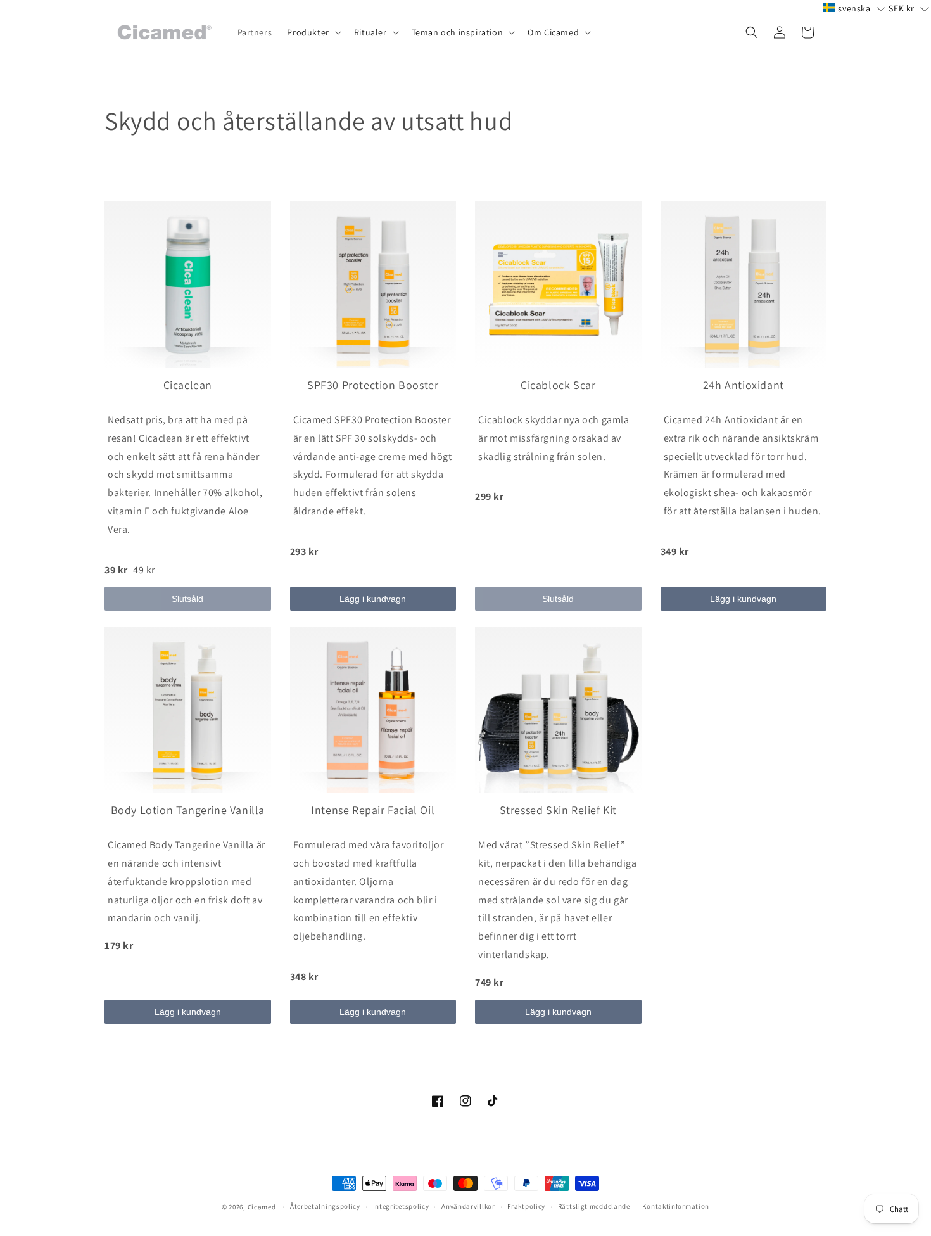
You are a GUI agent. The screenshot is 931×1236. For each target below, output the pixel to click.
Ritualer (370, 32)
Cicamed (262, 1206)
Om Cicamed (553, 32)
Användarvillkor (468, 1206)
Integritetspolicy (401, 1206)
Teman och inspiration (458, 32)
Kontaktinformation (675, 1206)
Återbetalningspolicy (325, 1206)
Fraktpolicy (526, 1206)
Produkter (308, 32)
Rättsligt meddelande (594, 1206)
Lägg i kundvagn (372, 599)
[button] (312, 32)
